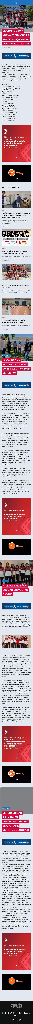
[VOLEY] (8, 1013)
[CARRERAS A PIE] (16, 1013)
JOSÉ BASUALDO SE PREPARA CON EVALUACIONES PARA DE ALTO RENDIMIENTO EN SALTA (16, 215)
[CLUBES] (2, 1013)
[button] (2, 2)
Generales (5, 355)
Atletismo (5, 581)
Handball (5, 26)
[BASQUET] (5, 1013)
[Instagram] (20, 1019)
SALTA (27, 1013)
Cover (20, 1010)
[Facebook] (13, 1019)
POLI (15, 1015)
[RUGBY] (11, 1013)
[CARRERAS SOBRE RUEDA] (14, 1013)
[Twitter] (16, 1019)
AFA (21, 1013)
